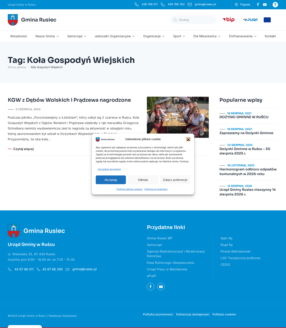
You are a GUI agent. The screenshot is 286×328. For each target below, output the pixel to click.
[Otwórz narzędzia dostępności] (275, 4)
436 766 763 (176, 4)
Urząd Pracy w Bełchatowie (167, 269)
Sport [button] (177, 36)
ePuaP (151, 276)
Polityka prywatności (156, 189)
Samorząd (154, 245)
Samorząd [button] (74, 36)
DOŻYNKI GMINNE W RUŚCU (243, 117)
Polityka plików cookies (129, 189)
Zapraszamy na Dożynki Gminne (246, 133)
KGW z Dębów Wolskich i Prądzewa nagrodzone (69, 100)
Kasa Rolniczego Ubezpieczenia (170, 263)
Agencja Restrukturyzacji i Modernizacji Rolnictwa (176, 253)
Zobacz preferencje (175, 179)
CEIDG (225, 264)
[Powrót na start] (32, 20)
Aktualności (18, 36)
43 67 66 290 (52, 269)
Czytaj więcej (23, 149)
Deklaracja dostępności (193, 314)
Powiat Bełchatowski (235, 251)
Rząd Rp (226, 245)
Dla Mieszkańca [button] (205, 36)
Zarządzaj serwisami (109, 169)
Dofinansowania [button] (241, 36)
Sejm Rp (226, 238)
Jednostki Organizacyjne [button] (113, 36)
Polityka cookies (224, 314)
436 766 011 (150, 4)
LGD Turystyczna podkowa (240, 258)
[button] (188, 139)
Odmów (143, 179)
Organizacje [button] (152, 36)
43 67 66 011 (24, 269)
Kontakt (270, 36)
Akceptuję (110, 179)
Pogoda (245, 4)
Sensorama (69, 315)
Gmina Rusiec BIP (159, 238)
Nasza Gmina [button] (45, 36)
